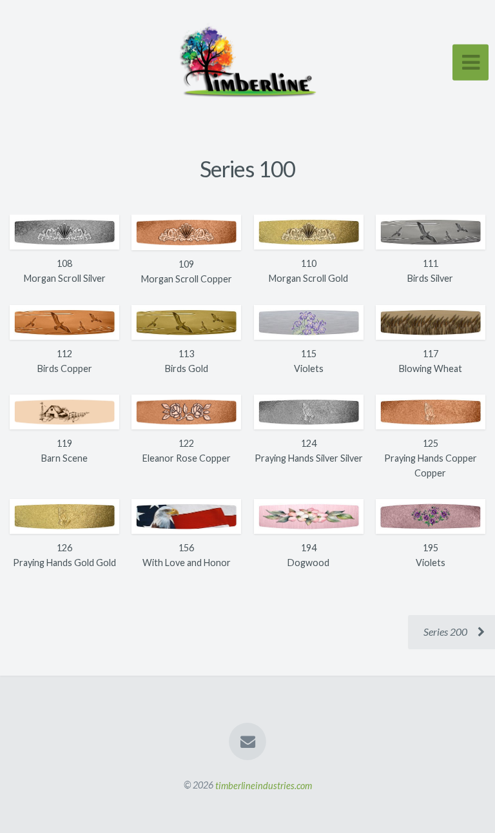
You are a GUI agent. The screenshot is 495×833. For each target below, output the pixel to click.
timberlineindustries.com (263, 784)
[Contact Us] (247, 741)
